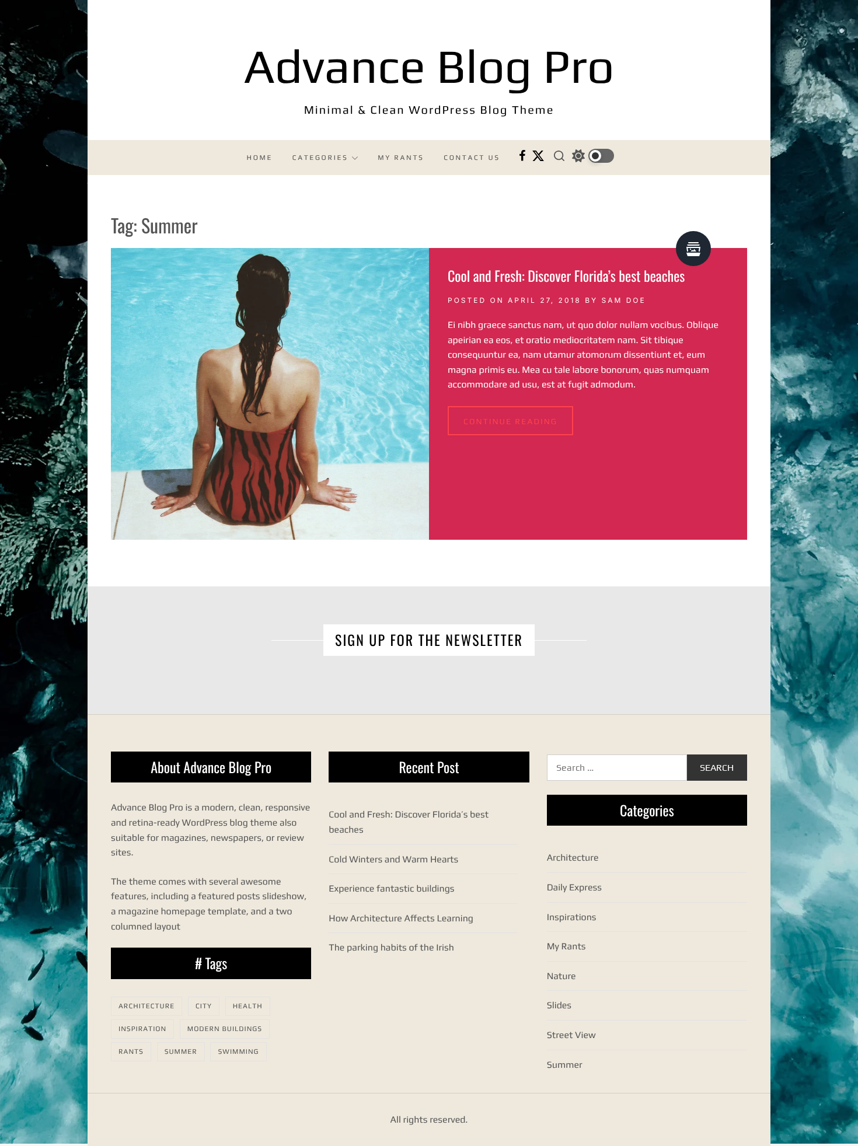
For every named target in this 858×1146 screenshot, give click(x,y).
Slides (559, 1005)
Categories (320, 157)
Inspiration (142, 1029)
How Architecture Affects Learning (401, 918)
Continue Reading (510, 422)
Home (260, 157)
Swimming (238, 1051)
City (204, 1006)
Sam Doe (624, 300)
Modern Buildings (224, 1029)
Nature (561, 975)
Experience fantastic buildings (391, 888)
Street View (571, 1034)
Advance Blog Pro (429, 66)
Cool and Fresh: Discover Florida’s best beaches (566, 275)
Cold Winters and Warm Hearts (393, 859)
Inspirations (572, 917)
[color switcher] (593, 156)
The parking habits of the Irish (391, 947)
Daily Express (574, 887)
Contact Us (472, 157)
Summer (181, 1051)
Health (248, 1006)
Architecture (146, 1006)
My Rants (401, 157)
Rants (131, 1051)
